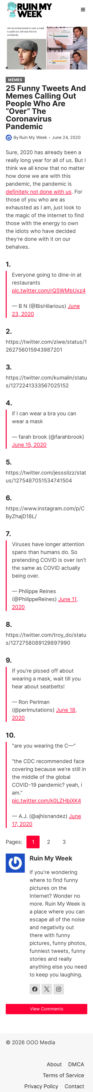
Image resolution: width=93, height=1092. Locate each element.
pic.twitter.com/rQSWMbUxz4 (49, 290)
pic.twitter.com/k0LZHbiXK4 (46, 800)
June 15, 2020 (29, 445)
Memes (15, 80)
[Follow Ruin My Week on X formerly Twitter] (46, 989)
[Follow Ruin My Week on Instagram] (58, 989)
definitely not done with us (39, 192)
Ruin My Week (33, 137)
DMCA (76, 1064)
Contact (74, 1086)
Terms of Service (63, 1075)
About (54, 1064)
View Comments (46, 1008)
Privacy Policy (41, 1086)
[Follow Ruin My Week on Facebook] (35, 989)
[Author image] (9, 138)
